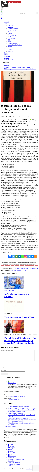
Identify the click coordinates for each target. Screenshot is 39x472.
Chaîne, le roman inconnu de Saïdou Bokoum (25, 268)
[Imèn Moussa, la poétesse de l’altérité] (14, 288)
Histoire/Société (12, 43)
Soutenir (6, 65)
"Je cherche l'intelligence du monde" (18, 418)
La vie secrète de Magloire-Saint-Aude (19, 406)
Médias (10, 46)
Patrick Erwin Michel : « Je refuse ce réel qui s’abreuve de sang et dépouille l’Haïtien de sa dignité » (20, 340)
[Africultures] (11, 7)
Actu (5, 23)
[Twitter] (13, 256)
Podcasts (10, 51)
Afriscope (7, 56)
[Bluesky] (32, 256)
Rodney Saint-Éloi (13, 399)
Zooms (6, 53)
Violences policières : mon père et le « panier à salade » (20, 69)
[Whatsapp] (22, 256)
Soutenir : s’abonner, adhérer (16, 459)
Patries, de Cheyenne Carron (18, 270)
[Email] (16, 256)
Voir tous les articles (10, 426)
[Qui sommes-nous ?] (1, 15)
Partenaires (11, 461)
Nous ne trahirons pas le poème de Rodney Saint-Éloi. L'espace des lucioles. (22, 420)
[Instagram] (25, 256)
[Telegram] (29, 256)
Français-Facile (8, 59)
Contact (10, 465)
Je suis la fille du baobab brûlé (16, 396)
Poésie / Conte (12, 30)
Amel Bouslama (9, 290)
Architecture (11, 38)
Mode (9, 41)
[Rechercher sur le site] (2, 9)
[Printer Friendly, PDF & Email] (33, 121)
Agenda (6, 58)
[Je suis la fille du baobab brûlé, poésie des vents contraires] (17, 101)
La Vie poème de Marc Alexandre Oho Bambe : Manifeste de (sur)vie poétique (21, 410)
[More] (36, 256)
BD (9, 40)
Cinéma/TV (11, 25)
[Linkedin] (19, 256)
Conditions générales (14, 462)
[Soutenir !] (19, 263)
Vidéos (10, 49)
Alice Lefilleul (12, 383)
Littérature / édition (13, 28)
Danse (10, 33)
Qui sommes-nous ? (10, 429)
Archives (29, 469)
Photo (9, 36)
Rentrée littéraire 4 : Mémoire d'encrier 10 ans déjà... (23, 408)
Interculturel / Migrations (15, 45)
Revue (6, 54)
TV (5, 48)
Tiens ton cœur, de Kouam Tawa (19, 317)
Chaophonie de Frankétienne (16, 413)
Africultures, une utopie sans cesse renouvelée (17, 67)
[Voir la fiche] (8, 381)
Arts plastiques (12, 35)
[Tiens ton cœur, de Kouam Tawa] (14, 312)
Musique (10, 27)
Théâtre (10, 32)
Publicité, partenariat (14, 464)
